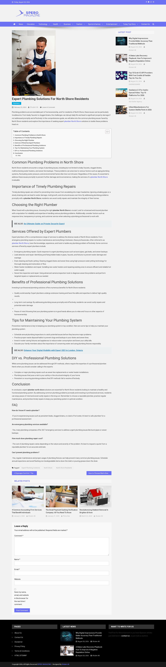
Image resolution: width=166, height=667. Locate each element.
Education (31, 24)
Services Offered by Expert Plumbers (27, 143)
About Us (18, 633)
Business (67, 24)
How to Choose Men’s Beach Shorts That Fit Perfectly (99, 473)
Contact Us (145, 24)
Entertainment (111, 24)
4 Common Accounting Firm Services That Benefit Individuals (27, 511)
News (21, 24)
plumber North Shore (73, 121)
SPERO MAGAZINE (44, 664)
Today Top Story (129, 24)
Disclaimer (19, 642)
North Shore (48, 468)
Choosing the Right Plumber (24, 140)
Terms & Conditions (22, 651)
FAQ (19, 155)
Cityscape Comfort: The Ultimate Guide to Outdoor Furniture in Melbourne (26, 473)
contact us (125, 636)
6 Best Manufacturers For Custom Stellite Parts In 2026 (140, 108)
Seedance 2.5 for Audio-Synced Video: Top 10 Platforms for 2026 (139, 92)
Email (17, 569)
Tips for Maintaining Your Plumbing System (29, 148)
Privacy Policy (20, 646)
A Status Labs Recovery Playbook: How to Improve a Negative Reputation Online (140, 58)
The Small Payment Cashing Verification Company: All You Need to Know (62, 511)
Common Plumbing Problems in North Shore (30, 135)
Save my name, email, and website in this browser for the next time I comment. (21, 598)
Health (55, 24)
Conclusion (19, 153)
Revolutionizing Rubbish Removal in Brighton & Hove (94, 511)
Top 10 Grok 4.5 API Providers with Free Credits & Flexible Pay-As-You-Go (141, 75)
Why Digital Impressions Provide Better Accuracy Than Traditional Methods (140, 41)
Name (17, 559)
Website (17, 579)
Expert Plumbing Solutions (31, 468)
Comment (18, 536)
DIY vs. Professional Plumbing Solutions (29, 151)
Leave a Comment (48, 107)
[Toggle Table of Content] (106, 132)
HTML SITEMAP (21, 655)
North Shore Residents (64, 468)
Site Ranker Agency (135, 101)
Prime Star (66, 516)
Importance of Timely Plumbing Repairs (28, 138)
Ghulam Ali (34, 107)
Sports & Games (94, 24)
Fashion (79, 24)
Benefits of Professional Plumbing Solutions (30, 145)
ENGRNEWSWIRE (134, 84)
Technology (43, 24)
